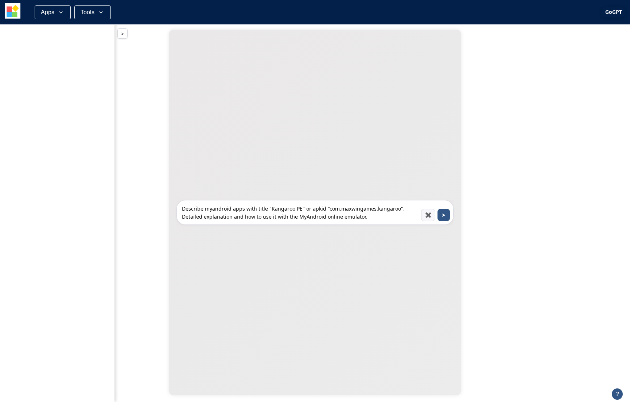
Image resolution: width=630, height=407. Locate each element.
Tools (87, 12)
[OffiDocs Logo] (13, 12)
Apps (47, 12)
